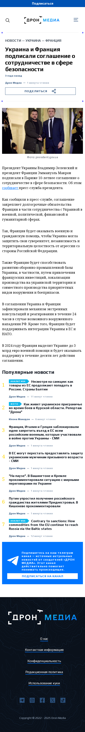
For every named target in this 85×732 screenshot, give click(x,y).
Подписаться (42, 3)
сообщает (10, 188)
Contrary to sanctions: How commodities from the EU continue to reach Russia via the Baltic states (43, 525)
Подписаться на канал (42, 576)
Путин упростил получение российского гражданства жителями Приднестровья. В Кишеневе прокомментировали (43, 502)
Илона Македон (19, 419)
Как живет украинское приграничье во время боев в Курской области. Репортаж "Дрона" (45, 408)
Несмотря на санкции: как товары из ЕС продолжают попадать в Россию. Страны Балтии (41, 385)
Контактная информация (44, 650)
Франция (53, 41)
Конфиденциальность (44, 661)
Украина (33, 41)
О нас (44, 639)
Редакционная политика (44, 672)
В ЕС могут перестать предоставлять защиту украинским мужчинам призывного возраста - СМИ (46, 457)
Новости (13, 41)
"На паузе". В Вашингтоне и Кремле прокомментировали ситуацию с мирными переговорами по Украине (44, 479)
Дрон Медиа (13, 83)
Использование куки (44, 683)
